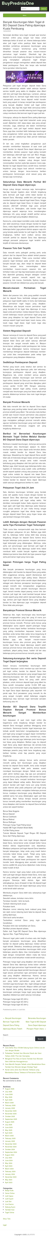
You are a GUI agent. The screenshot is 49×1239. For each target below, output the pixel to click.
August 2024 (9, 1155)
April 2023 (8, 1182)
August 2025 (9, 1122)
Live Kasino (9, 1204)
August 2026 (9, 1089)
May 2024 (8, 1163)
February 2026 (10, 1105)
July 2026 (8, 1091)
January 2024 (10, 1174)
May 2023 (8, 1179)
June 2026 (9, 1094)
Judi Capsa (9, 1196)
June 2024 (9, 1160)
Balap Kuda (9, 1190)
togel (5, 1225)
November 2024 (10, 1146)
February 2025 (10, 1138)
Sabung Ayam (10, 1207)
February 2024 (10, 1171)
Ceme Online (9, 1193)
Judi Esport (9, 1198)
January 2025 (10, 1141)
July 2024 (8, 1157)
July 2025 (8, 1124)
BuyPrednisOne (18, 3)
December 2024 (10, 1144)
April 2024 (8, 1166)
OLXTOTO (31, 1234)
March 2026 (9, 1102)
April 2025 (8, 1133)
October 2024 (10, 1149)
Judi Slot (22, 1009)
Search (5, 1035)
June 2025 (9, 1127)
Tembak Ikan (9, 1209)
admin (14, 1009)
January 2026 (10, 1108)
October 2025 (10, 1116)
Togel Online (9, 1212)
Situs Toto (6, 1218)
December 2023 (10, 1177)
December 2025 (10, 1111)
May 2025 (8, 1130)
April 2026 (8, 1100)
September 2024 (11, 1152)
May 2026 (8, 1097)
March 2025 (9, 1135)
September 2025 (11, 1119)
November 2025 (10, 1113)
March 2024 (9, 1168)
